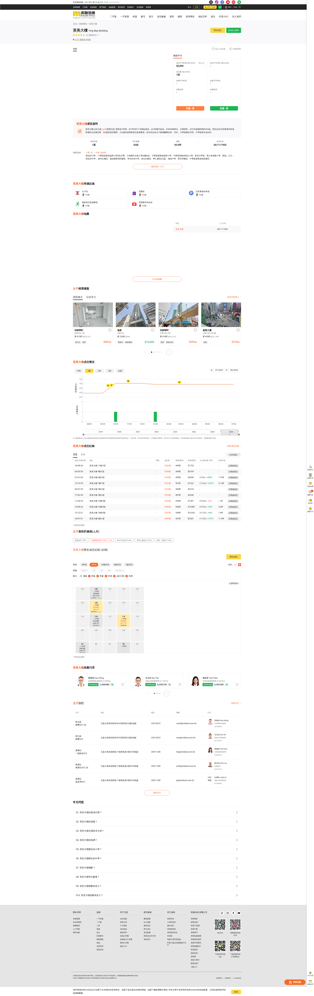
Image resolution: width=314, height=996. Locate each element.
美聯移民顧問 (196, 939)
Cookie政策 (78, 993)
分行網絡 (123, 926)
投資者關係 (77, 922)
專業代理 (123, 922)
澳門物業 (102, 7)
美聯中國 (194, 929)
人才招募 (76, 929)
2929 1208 (155, 752)
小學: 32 (89, 152)
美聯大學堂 (195, 960)
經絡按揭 (194, 953)
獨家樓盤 (100, 939)
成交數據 (147, 932)
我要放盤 (297, 982)
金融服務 (112, 7)
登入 (189, 7)
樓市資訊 (170, 926)
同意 (236, 992)
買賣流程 (100, 950)
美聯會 (148, 7)
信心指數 (147, 922)
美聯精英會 (171, 929)
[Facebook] (233, 913)
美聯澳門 (194, 932)
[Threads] (222, 913)
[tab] (78, 297)
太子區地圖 (157, 279)
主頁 (75, 24)
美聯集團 (76, 7)
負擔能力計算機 (126, 939)
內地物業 (93, 7)
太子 (104, 129)
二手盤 (99, 922)
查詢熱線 (123, 929)
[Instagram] (228, 913)
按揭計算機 (124, 936)
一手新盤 (100, 919)
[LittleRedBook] (235, 924)
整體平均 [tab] (177, 55)
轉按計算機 (124, 943)
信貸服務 (140, 7)
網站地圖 (76, 932)
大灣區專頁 (171, 922)
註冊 (196, 7)
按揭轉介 (130, 7)
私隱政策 (228, 978)
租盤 (98, 943)
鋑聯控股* (194, 922)
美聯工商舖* (195, 926)
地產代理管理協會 (174, 939)
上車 (98, 926)
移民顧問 (121, 7)
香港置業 (194, 950)
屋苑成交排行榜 (150, 936)
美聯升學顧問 (196, 943)
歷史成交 (218, 30)
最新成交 (147, 926)
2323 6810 (155, 723)
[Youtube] (239, 913)
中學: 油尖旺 (101, 152)
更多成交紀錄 (233, 446)
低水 (98, 932)
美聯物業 (194, 919)
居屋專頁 (100, 946)
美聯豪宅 (100, 936)
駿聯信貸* (194, 963)
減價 (98, 929)
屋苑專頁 (83, 24)
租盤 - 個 (224, 108)
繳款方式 (123, 946)
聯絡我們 (123, 932)
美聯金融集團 (196, 936)
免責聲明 (219, 978)
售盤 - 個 (190, 108)
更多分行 (235, 703)
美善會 (169, 936)
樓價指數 (147, 919)
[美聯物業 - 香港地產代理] (84, 15)
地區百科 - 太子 (157, 166)
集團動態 (76, 926)
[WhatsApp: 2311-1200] (220, 7)
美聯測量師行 (196, 946)
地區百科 (147, 939)
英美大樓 (93, 24)
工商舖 (84, 7)
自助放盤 (123, 919)
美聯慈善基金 (172, 932)
